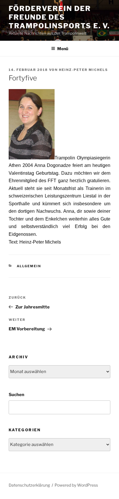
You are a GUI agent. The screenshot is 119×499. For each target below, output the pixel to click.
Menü (62, 48)
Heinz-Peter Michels (83, 70)
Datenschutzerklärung (29, 485)
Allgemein (29, 266)
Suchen (16, 394)
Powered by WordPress (76, 485)
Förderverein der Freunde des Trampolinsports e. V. (59, 17)
